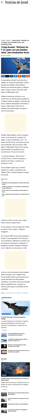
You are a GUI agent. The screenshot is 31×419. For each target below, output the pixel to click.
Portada (3, 40)
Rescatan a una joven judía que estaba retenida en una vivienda (17, 345)
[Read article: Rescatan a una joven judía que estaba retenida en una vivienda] (4, 346)
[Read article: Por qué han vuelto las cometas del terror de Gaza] (4, 400)
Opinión (4, 375)
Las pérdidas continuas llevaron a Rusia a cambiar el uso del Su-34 (18, 340)
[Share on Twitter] (7, 76)
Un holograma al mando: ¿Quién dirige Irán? (18, 404)
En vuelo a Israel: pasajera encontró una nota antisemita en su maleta (18, 351)
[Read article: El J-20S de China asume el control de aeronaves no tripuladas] (15, 308)
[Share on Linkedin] (24, 76)
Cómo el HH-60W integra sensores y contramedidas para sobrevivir (16, 334)
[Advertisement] (15, 21)
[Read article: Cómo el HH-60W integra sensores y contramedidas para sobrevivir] (4, 335)
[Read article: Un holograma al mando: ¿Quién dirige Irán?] (4, 405)
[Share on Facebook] (3, 76)
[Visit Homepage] (16, 2)
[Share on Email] (28, 76)
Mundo (8, 40)
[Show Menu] (1, 2)
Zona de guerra (6, 313)
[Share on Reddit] (20, 76)
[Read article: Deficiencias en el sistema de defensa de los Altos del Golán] (4, 394)
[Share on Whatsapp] (11, 76)
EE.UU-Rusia (17, 293)
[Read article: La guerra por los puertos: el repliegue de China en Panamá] (4, 411)
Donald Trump (9, 293)
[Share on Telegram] (15, 76)
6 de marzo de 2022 (5, 55)
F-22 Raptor (25, 293)
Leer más (5, 330)
